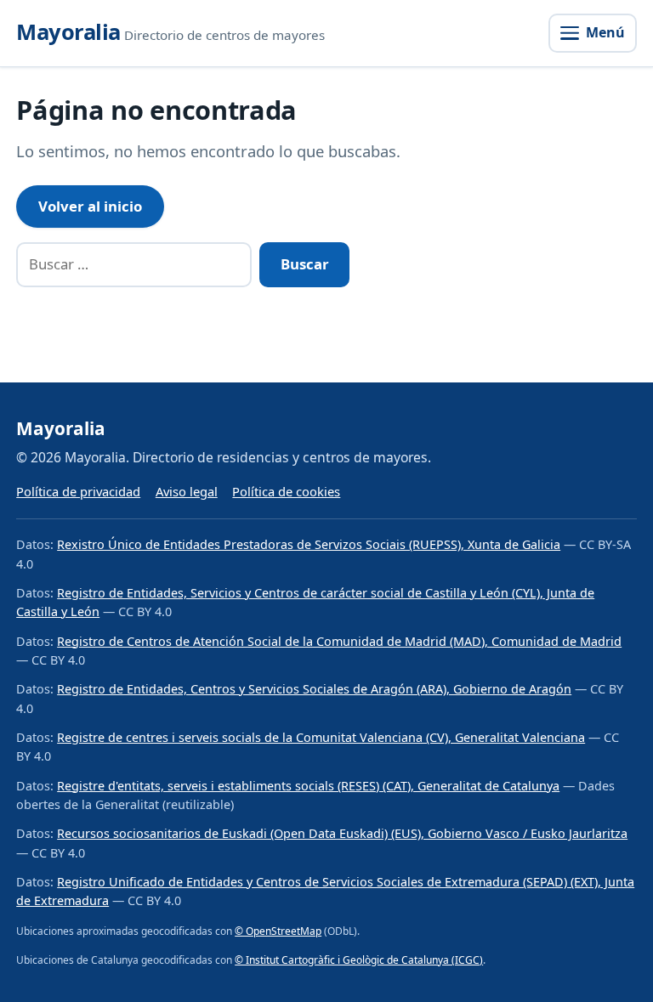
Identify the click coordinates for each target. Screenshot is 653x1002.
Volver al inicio (90, 206)
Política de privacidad (78, 491)
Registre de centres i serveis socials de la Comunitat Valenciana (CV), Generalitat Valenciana (321, 737)
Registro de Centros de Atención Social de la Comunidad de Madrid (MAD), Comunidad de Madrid (339, 641)
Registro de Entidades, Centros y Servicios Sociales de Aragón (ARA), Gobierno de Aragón (314, 689)
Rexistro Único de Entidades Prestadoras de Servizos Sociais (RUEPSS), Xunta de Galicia (308, 544)
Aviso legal (187, 491)
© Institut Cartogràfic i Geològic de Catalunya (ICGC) (359, 960)
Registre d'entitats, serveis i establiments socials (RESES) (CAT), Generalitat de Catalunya (308, 786)
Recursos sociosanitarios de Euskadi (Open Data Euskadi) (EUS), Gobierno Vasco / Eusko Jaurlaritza (342, 833)
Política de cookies (286, 491)
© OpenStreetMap (278, 931)
